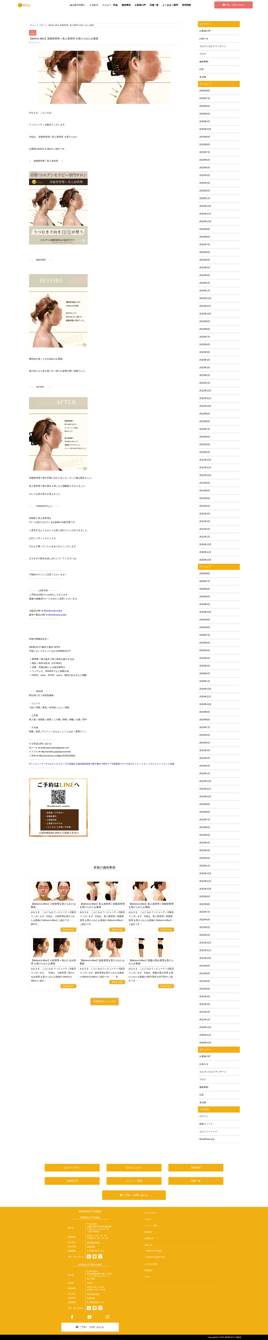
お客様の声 (140, 5)
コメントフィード (208, 1131)
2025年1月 (204, 198)
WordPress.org (206, 1139)
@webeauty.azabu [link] (57, 615)
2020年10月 (205, 560)
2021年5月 (204, 506)
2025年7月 (204, 152)
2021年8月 (204, 490)
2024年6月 (204, 252)
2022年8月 (204, 421)
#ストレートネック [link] (140, 764)
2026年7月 (204, 98)
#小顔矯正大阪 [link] (73, 764)
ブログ (33, 31)
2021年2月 (204, 529)
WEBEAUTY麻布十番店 (155, 1257)
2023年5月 (204, 352)
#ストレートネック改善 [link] (162, 764)
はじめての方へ (77, 5)
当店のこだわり (134, 1167)
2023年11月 (205, 306)
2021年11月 (205, 467)
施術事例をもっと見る (104, 1001)
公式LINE (91, 1247)
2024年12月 (205, 206)
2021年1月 (204, 537)
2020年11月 (205, 552)
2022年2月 (204, 452)
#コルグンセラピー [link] (55, 764)
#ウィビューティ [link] (37, 764)
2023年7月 (204, 337)
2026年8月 (204, 90)
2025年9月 (204, 137)
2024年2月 (204, 283)
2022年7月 (204, 429)
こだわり (93, 5)
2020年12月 (205, 544)
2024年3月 (204, 275)
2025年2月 (204, 190)
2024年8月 (204, 237)
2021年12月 (205, 460)
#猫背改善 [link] (85, 764)
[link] (65, 764)
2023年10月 (205, 314)
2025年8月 (204, 144)
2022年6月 (204, 437)
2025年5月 (204, 167)
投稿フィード (206, 1124)
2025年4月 (204, 175)
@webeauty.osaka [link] (53, 611)
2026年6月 (204, 106)
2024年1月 (204, 290)
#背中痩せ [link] (96, 764)
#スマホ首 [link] (125, 764)
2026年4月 (204, 121)
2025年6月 (204, 160)
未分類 (202, 77)
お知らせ (203, 38)
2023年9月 (204, 321)
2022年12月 (205, 390)
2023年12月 (205, 298)
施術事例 (126, 5)
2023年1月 (204, 383)
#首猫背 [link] (116, 764)
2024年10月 (205, 221)
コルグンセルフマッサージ (212, 46)
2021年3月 (204, 521)
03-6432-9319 (93, 1294)
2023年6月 (204, 344)
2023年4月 (204, 360)
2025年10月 (205, 129)
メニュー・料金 (110, 5)
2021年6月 (204, 498)
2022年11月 (205, 398)
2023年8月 (204, 329)
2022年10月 (205, 406)
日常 (201, 69)
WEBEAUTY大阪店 (90, 1211)
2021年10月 (205, 475)
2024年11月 (205, 214)
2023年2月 (204, 375)
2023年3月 (204, 367)
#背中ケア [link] (107, 764)
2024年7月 (204, 244)
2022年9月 (204, 414)
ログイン (203, 1116)
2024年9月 (204, 229)
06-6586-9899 (93, 1243)
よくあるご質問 (170, 5)
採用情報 (186, 5)
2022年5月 (204, 444)
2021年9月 (204, 483)
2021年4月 (204, 513)
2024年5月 (204, 260)
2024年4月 (204, 267)
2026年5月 (204, 114)
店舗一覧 (154, 5)
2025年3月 (204, 183)
